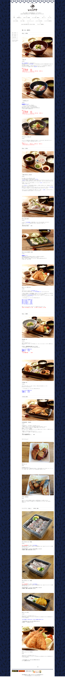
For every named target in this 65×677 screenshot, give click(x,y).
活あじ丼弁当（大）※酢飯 (27, 580)
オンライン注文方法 (39, 20)
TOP (14, 17)
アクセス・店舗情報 (40, 24)
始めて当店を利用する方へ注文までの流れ (28, 24)
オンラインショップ (30, 20)
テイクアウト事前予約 (48, 20)
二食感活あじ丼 (25, 100)
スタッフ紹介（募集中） (36, 17)
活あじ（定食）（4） (15, 34)
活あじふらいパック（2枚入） (27, 651)
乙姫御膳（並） (25, 382)
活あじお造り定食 (25, 218)
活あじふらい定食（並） (26, 287)
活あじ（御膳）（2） (15, 35)
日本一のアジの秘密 (26, 17)
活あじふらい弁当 (25, 612)
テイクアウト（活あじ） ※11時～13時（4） (15, 40)
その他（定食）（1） (15, 37)
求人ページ (44, 17)
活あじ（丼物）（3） (15, 32)
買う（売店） (23, 20)
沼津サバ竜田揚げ (25, 496)
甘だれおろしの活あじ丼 (26, 136)
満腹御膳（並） (25, 339)
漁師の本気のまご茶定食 (27, 174)
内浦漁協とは (19, 17)
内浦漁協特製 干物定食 (26, 422)
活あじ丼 (24, 59)
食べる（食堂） (15, 20)
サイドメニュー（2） (15, 38)
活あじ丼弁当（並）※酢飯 (27, 541)
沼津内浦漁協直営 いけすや (30, 675)
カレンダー (49, 17)
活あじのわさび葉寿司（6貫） (27, 252)
